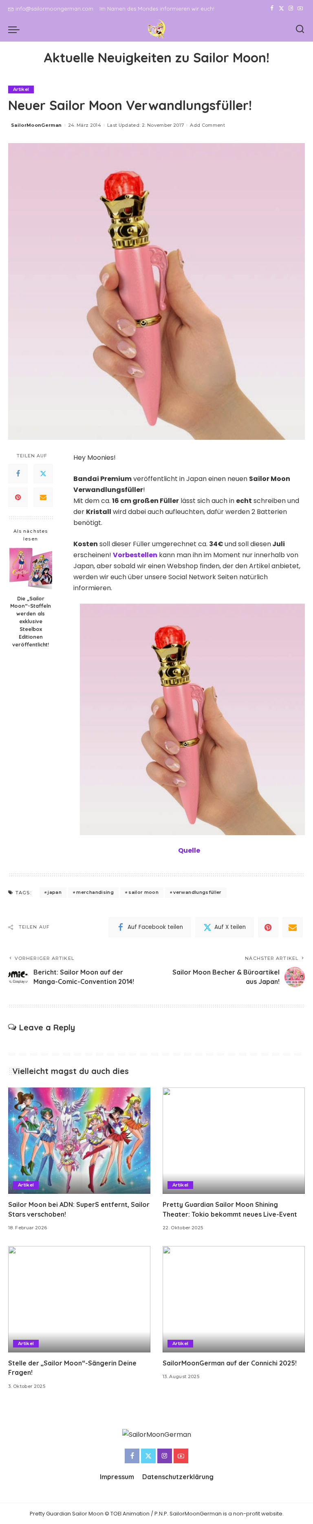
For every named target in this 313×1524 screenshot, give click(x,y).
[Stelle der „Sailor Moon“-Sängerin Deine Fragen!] (79, 1299)
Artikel (21, 89)
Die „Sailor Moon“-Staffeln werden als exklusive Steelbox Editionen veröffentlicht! (30, 621)
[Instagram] (290, 8)
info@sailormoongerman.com (54, 8)
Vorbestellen (135, 555)
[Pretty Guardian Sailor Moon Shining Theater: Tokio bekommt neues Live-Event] (234, 1140)
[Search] (300, 29)
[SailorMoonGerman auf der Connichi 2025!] (234, 1299)
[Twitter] (281, 8)
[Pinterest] (18, 497)
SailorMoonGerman (36, 125)
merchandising (94, 892)
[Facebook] (272, 8)
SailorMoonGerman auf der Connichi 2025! (230, 1363)
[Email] (43, 497)
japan (55, 892)
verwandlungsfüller (197, 892)
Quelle (189, 850)
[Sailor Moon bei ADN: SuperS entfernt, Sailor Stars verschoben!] (79, 1140)
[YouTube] (300, 8)
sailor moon (143, 892)
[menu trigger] (16, 29)
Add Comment (207, 125)
